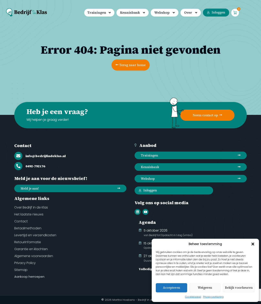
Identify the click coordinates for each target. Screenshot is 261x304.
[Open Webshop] (173, 12)
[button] (253, 244)
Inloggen (218, 12)
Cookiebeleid (193, 296)
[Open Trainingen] (109, 12)
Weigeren (205, 287)
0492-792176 (35, 166)
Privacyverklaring (213, 296)
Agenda (147, 222)
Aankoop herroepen (29, 276)
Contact (22, 146)
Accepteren (171, 287)
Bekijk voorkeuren (239, 287)
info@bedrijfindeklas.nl (45, 156)
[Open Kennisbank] (144, 12)
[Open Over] (196, 12)
